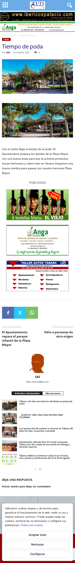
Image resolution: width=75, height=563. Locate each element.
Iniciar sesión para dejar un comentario (26, 486)
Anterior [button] (5, 16)
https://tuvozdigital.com (37, 382)
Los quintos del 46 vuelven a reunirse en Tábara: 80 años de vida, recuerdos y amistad (46, 429)
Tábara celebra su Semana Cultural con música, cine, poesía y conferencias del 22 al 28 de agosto (44, 456)
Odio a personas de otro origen (58, 334)
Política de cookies (32, 525)
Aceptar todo (37, 534)
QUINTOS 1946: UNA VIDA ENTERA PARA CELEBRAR (41, 416)
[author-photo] (37, 363)
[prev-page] (35, 469)
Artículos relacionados (27, 393)
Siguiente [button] (70, 16)
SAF (8, 52)
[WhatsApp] (32, 313)
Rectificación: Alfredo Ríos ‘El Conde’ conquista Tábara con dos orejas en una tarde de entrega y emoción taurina (44, 444)
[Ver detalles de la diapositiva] (37, 16)
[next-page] (40, 469)
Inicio (4, 35)
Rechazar (37, 544)
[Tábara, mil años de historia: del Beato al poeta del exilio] (9, 405)
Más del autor (53, 393)
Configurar (37, 554)
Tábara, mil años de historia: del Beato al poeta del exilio (45, 402)
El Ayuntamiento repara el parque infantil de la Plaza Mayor (16, 338)
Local (13, 35)
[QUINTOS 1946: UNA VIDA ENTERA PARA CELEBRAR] (9, 418)
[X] (20, 313)
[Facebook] (8, 313)
